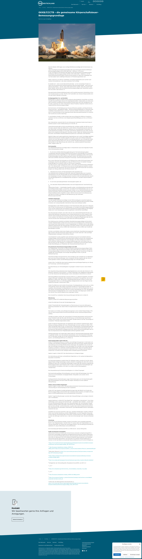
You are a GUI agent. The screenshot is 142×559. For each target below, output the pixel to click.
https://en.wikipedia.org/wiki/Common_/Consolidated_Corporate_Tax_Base (68, 468)
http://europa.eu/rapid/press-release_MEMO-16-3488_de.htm (64, 474)
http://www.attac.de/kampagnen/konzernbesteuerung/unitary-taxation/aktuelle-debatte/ (71, 460)
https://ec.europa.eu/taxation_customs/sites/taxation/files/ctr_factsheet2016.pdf (75, 448)
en (100, 1)
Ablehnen (125, 554)
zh (93, 1)
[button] (139, 544)
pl (97, 1)
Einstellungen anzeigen (135, 554)
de (102, 1)
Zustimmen (117, 554)
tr (95, 1)
